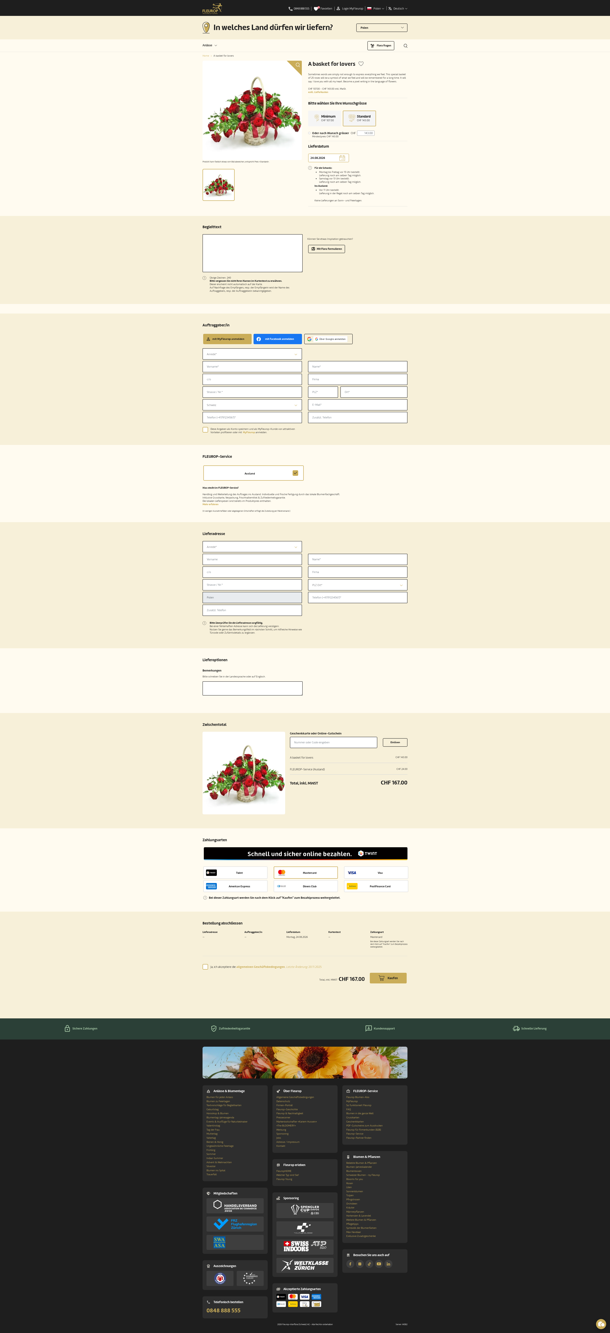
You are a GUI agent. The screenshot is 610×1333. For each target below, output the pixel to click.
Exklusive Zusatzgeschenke (361, 1236)
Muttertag (212, 1133)
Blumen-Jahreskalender (359, 1167)
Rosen (349, 1183)
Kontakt (280, 1146)
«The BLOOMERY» (286, 1125)
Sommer (211, 1154)
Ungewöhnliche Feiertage (220, 1146)
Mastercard (310, 873)
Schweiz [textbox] (211, 405)
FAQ (348, 1109)
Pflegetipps (352, 1224)
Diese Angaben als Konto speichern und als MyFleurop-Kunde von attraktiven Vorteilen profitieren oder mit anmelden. (252, 431)
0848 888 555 (224, 1310)
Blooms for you (354, 1179)
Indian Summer (215, 1158)
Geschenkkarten (355, 1121)
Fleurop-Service (354, 1133)
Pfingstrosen (353, 1199)
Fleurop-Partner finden (358, 1137)
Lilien (349, 1187)
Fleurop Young (284, 1179)
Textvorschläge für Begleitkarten (224, 1105)
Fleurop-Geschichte (287, 1109)
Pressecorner (283, 1117)
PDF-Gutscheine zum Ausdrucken (364, 1125)
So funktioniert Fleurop (358, 1105)
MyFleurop (352, 1101)
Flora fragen (384, 45)
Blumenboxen (354, 1171)
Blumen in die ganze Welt (360, 1113)
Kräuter (350, 1207)
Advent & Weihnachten (219, 1162)
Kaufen (393, 978)
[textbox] (252, 354)
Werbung (281, 1129)
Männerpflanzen (355, 1211)
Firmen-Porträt (284, 1105)
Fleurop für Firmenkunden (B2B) (363, 1129)
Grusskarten (352, 1117)
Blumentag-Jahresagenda (220, 1117)
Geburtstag (213, 1109)
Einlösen (395, 742)
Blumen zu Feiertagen (218, 1101)
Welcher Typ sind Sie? (287, 1175)
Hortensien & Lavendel (358, 1215)
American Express (239, 886)
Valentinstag (213, 1125)
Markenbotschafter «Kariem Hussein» (296, 1121)
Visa (380, 873)
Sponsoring (282, 1133)
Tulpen (350, 1195)
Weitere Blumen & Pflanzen (361, 1219)
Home (206, 55)
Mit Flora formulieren (329, 249)
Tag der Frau (213, 1129)
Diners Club (310, 886)
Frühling (211, 1150)
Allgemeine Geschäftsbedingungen (295, 1097)
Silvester (211, 1166)
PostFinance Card (380, 886)
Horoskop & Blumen (218, 1113)
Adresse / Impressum (288, 1142)
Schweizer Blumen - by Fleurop (363, 1175)
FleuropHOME (283, 1171)
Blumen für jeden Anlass (220, 1097)
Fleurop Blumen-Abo (357, 1097)
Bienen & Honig (215, 1142)
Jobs (278, 1137)
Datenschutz (283, 1101)
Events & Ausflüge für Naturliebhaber (227, 1121)
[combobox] (252, 354)
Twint (239, 873)
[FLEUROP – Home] (212, 8)
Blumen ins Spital (216, 1170)
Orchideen (351, 1203)
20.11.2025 (304, 967)
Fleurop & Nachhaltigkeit (289, 1113)
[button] (210, 45)
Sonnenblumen (354, 1191)
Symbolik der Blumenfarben (361, 1228)
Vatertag (211, 1137)
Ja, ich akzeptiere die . (266, 967)
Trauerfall (212, 1174)
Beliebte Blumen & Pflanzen (361, 1163)
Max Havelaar (353, 1232)
